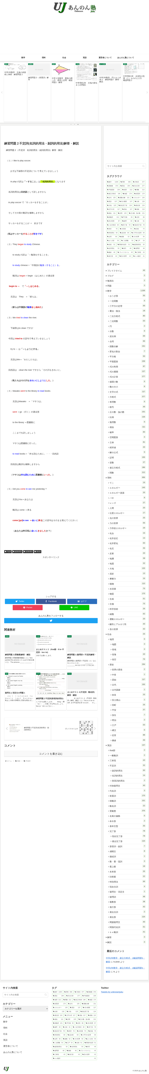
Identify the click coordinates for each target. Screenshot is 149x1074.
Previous (2, 92)
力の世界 (127, 523)
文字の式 (127, 392)
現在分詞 (127, 886)
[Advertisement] (74, 36)
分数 (127, 331)
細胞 (127, 614)
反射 (127, 553)
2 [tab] (74, 124)
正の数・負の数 (127, 412)
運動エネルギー (127, 619)
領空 (128, 659)
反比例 (127, 336)
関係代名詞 (127, 927)
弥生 (128, 715)
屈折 (127, 573)
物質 (127, 594)
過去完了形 (128, 841)
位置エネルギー (127, 513)
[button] (143, 166)
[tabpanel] (15, 92)
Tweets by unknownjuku (112, 992)
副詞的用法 (18, 551)
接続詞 (127, 856)
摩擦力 (127, 578)
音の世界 (127, 629)
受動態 (127, 811)
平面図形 (127, 361)
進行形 (127, 907)
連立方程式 (127, 467)
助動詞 (127, 801)
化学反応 (127, 538)
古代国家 (128, 690)
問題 (126, 285)
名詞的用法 (29, 551)
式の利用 (127, 366)
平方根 (127, 356)
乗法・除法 (127, 311)
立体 (127, 442)
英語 (126, 745)
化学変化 (127, 543)
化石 (127, 548)
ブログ (126, 275)
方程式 (127, 397)
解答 (126, 937)
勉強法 (126, 280)
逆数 (127, 462)
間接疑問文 (127, 922)
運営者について (10, 1046)
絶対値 (127, 447)
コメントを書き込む (51, 753)
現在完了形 (128, 836)
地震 (127, 563)
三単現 (127, 760)
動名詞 (127, 806)
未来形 (127, 871)
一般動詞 (127, 755)
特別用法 (127, 881)
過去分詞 (127, 912)
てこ (127, 482)
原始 (128, 679)
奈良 (128, 695)
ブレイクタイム (126, 270)
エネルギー (127, 487)
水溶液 (127, 589)
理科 (126, 477)
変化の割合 (127, 351)
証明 (127, 457)
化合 (127, 533)
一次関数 (127, 301)
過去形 (38, 551)
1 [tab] (71, 124)
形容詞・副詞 (127, 846)
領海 (128, 654)
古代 (128, 684)
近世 (128, 735)
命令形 (127, 821)
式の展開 (127, 371)
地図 (128, 644)
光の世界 (127, 518)
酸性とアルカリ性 (127, 624)
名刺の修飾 (127, 816)
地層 (127, 558)
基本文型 (127, 826)
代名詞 (127, 791)
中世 (128, 674)
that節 (127, 750)
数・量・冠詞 (127, 861)
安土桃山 (128, 700)
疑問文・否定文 (127, 891)
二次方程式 (127, 316)
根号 (127, 407)
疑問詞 (127, 897)
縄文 (128, 730)
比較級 (127, 876)
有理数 (127, 402)
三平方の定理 (127, 306)
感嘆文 (127, 851)
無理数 (127, 422)
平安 (128, 710)
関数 (127, 472)
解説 (126, 942)
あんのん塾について (12, 1052)
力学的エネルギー (127, 528)
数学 (126, 291)
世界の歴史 (128, 669)
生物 (127, 604)
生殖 (127, 599)
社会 (126, 634)
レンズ (127, 503)
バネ (127, 498)
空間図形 (127, 437)
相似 (127, 427)
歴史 (127, 664)
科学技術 (127, 609)
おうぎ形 (127, 296)
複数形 (127, 902)
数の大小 (127, 386)
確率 (127, 432)
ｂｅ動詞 (127, 932)
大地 (127, 568)
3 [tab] (78, 124)
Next (147, 92)
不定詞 (9, 551)
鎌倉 (128, 740)
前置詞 (127, 796)
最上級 (127, 866)
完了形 (127, 831)
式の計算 (127, 376)
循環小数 (127, 381)
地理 (127, 639)
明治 (128, 720)
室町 (128, 705)
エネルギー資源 (127, 492)
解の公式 (127, 452)
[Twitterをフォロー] (51, 620)
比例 (127, 417)
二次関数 (127, 321)
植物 (127, 584)
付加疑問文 (127, 785)
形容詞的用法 (128, 780)
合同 (127, 341)
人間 (127, 508)
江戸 (128, 725)
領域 (128, 649)
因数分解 (127, 346)
